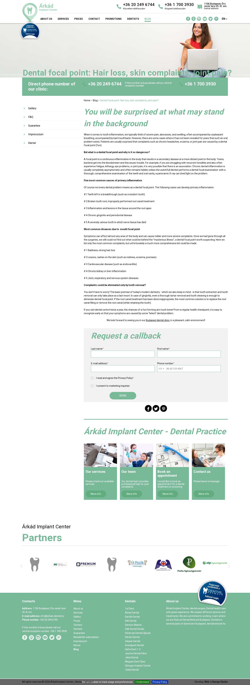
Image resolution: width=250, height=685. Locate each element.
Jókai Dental (131, 657)
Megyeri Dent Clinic (135, 661)
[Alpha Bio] (60, 577)
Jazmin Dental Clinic (136, 653)
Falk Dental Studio (134, 629)
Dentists (133, 18)
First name (163, 348)
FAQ (30, 117)
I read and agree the (115, 378)
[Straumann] (138, 579)
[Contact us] (208, 455)
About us (46, 18)
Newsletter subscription (86, 637)
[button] (123, 395)
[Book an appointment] (172, 455)
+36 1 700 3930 (200, 84)
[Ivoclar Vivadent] (35, 577)
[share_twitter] (156, 408)
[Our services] (100, 455)
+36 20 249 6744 (105, 84)
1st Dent (129, 608)
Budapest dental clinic (157, 320)
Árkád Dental (132, 612)
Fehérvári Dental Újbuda (138, 633)
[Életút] (189, 574)
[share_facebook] (148, 408)
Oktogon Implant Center (138, 665)
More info (96, 494)
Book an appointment (167, 474)
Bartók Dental (132, 616)
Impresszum (35, 134)
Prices (78, 18)
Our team (128, 472)
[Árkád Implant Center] (55, 13)
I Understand (142, 682)
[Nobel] (112, 576)
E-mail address (99, 363)
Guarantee (34, 125)
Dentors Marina (133, 624)
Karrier (32, 143)
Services (63, 18)
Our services (95, 472)
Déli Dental (130, 620)
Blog (148, 18)
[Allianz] (164, 577)
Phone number (165, 363)
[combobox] (161, 368)
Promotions (113, 18)
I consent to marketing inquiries (113, 385)
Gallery (32, 108)
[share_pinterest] (163, 408)
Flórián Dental (132, 637)
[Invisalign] (86, 576)
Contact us (202, 472)
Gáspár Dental (132, 641)
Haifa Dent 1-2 (132, 649)
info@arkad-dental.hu (52, 616)
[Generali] (215, 577)
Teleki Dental (132, 669)
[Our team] (136, 455)
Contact (94, 18)
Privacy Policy (160, 682)
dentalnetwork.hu (216, 623)
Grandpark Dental (134, 645)
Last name (97, 348)
